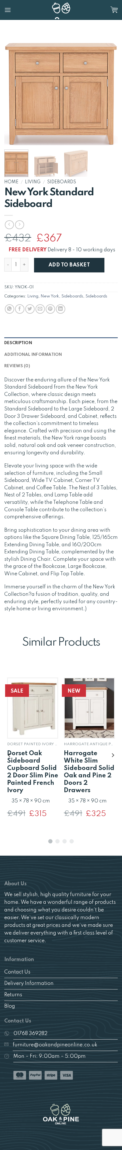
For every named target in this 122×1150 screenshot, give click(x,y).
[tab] (61, 343)
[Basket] (114, 10)
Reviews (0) (17, 366)
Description (18, 343)
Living (33, 182)
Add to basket (69, 265)
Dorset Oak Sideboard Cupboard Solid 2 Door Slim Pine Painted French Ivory (32, 772)
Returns (13, 994)
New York (50, 296)
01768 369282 (30, 1033)
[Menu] (7, 10)
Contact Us (17, 972)
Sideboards (61, 182)
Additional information (33, 355)
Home (11, 182)
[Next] (108, 88)
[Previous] (14, 88)
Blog (9, 1006)
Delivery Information (29, 983)
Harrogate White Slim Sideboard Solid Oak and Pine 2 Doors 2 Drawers (89, 772)
